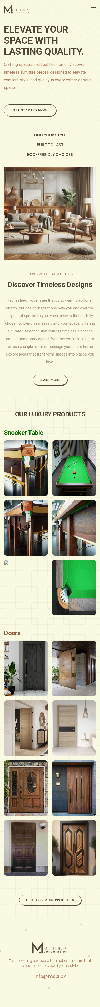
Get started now (30, 110)
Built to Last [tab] (50, 145)
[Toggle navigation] (93, 9)
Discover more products (50, 900)
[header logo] (16, 9)
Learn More (50, 380)
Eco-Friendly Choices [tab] (50, 154)
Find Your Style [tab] (50, 135)
